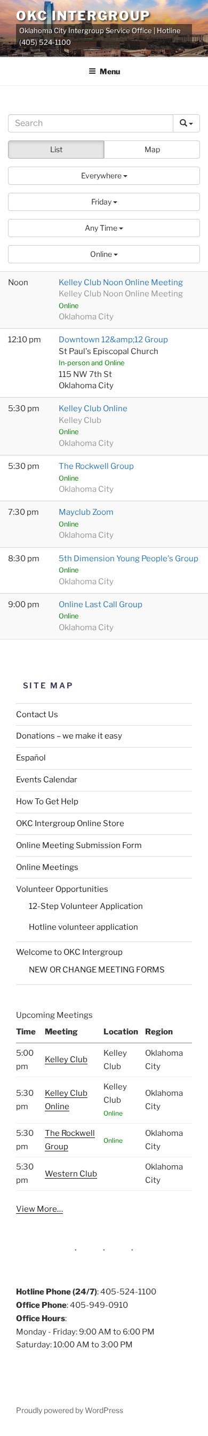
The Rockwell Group (96, 466)
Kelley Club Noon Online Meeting (121, 282)
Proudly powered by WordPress (69, 1410)
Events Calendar (46, 779)
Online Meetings (47, 867)
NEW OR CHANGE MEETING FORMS (97, 970)
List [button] (56, 149)
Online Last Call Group (100, 604)
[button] (104, 176)
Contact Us (37, 714)
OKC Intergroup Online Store (70, 823)
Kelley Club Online (93, 408)
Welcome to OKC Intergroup (69, 952)
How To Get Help (47, 801)
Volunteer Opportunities (62, 889)
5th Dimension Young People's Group (128, 558)
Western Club (71, 1174)
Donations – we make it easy (69, 736)
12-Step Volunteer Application (86, 906)
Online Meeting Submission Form (79, 845)
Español (31, 758)
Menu (110, 71)
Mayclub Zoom (86, 512)
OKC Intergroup (83, 15)
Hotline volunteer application (83, 927)
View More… (39, 1209)
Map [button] (152, 149)
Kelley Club (66, 1059)
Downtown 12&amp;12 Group (113, 339)
